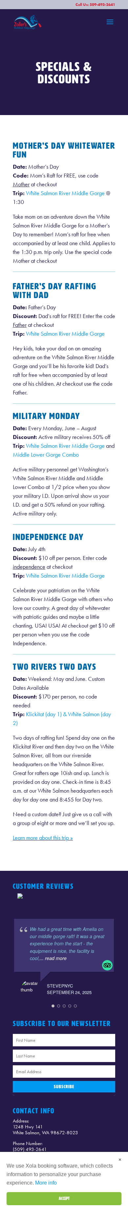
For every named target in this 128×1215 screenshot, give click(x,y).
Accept (64, 1198)
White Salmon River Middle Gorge (65, 193)
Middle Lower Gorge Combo (46, 454)
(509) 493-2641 (30, 1149)
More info (46, 1183)
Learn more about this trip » (43, 837)
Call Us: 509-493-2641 (95, 4)
